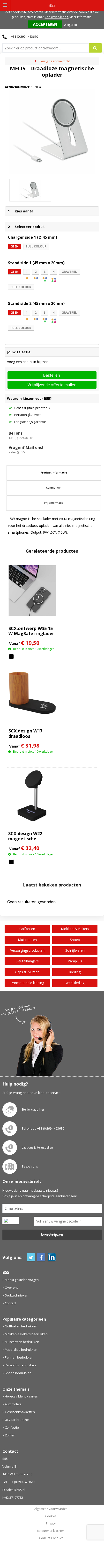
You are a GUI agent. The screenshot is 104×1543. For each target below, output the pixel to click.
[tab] (54, 472)
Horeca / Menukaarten (21, 1396)
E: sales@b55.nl (13, 1490)
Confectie (12, 1427)
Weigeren (70, 25)
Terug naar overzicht (54, 61)
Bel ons (15, 433)
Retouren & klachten (51, 1531)
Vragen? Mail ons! (26, 447)
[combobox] (47, 48)
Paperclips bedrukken (21, 1349)
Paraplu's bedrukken (20, 1365)
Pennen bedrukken (19, 1357)
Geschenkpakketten (20, 1412)
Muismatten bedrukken (22, 1342)
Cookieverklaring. (57, 17)
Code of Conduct (51, 1538)
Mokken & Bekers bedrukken (26, 1334)
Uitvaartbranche (17, 1419)
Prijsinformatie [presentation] (53, 502)
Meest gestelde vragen (22, 1280)
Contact (10, 1303)
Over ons (11, 1287)
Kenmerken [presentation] (53, 487)
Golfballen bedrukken (21, 1326)
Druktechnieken (16, 1295)
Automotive (13, 1404)
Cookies (50, 1516)
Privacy (51, 1523)
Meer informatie (80, 17)
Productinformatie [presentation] (53, 472)
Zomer (10, 1435)
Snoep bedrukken (18, 1373)
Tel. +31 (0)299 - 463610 (18, 1482)
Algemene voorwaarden (50, 1509)
